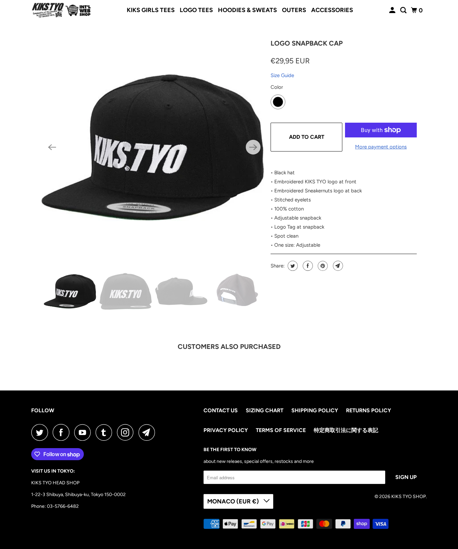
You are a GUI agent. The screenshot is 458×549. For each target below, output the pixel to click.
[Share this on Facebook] (307, 266)
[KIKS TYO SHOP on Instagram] (127, 432)
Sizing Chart (264, 410)
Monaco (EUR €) (233, 501)
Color (277, 87)
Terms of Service (281, 430)
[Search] (404, 10)
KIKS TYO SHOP (408, 496)
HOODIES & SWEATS (247, 10)
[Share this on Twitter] (292, 266)
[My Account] (393, 10)
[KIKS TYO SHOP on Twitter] (41, 432)
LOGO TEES (196, 10)
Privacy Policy (226, 430)
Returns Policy (368, 410)
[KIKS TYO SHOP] (61, 10)
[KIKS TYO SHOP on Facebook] (63, 432)
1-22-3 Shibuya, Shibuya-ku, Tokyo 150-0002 (78, 494)
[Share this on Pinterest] (322, 266)
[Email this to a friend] (337, 266)
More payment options (381, 147)
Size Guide (282, 75)
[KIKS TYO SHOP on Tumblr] (106, 432)
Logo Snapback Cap (307, 43)
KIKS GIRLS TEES (151, 10)
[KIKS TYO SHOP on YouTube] (84, 432)
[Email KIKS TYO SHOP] (148, 432)
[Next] (253, 147)
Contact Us (221, 410)
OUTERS (294, 10)
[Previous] (52, 147)
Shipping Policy (314, 410)
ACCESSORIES (332, 10)
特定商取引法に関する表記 (346, 430)
